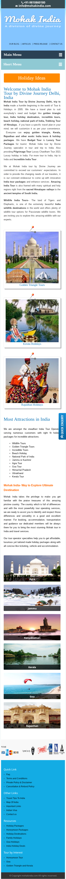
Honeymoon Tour (14, 857)
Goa (8, 861)
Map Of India (12, 802)
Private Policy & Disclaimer (19, 782)
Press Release (41, 43)
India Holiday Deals (15, 846)
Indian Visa (11, 810)
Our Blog (14, 43)
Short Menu (12, 64)
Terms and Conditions (16, 778)
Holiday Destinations (16, 834)
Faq (8, 774)
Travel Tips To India (15, 798)
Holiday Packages (15, 826)
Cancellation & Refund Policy (20, 786)
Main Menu (12, 54)
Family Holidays (14, 838)
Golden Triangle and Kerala (19, 865)
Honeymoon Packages (17, 830)
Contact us (56, 43)
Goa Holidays (12, 842)
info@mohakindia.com (35, 6)
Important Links (13, 806)
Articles (26, 43)
